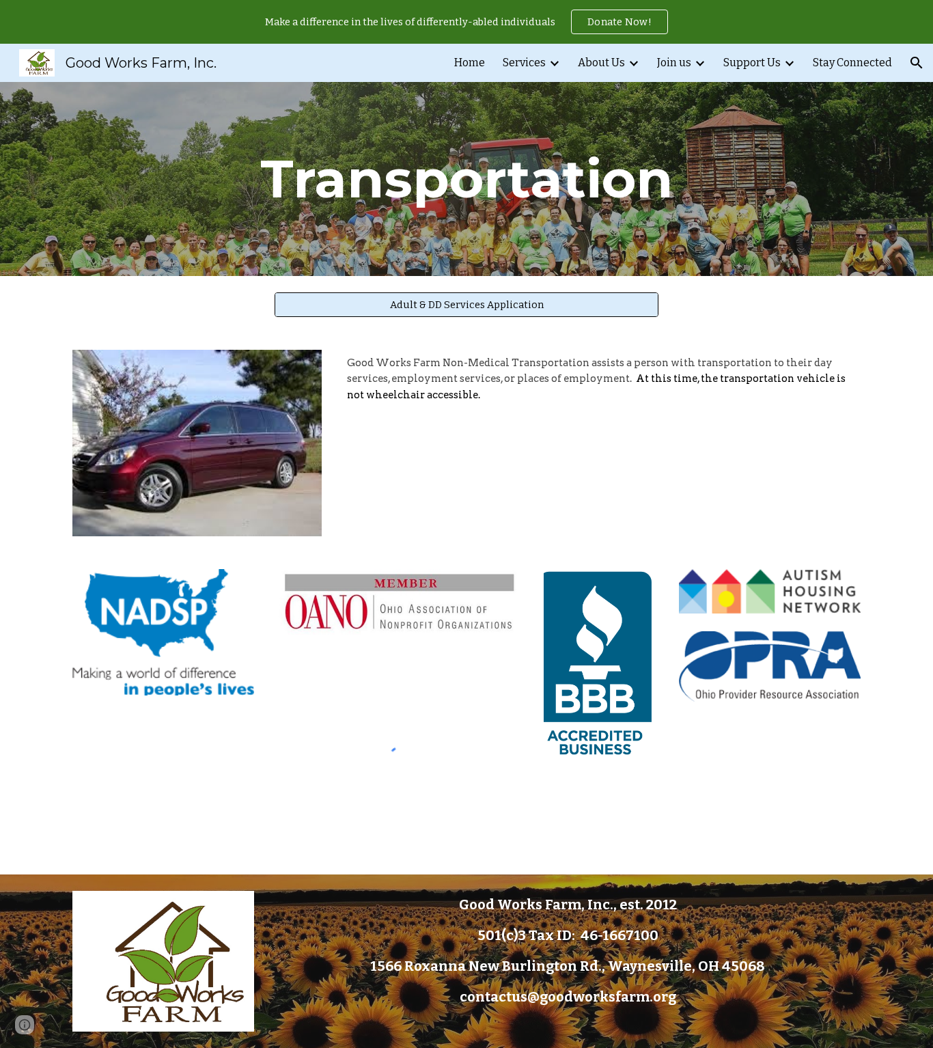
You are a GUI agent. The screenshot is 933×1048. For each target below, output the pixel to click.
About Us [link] (601, 62)
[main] (466, 179)
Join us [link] (674, 62)
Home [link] (469, 62)
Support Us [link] (752, 62)
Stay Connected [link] (852, 62)
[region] (466, 22)
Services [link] (524, 62)
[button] (916, 62)
